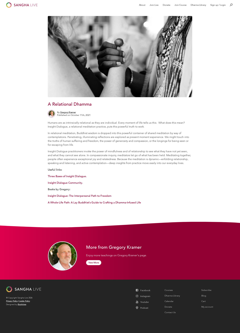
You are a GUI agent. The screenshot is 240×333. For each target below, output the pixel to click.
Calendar (169, 301)
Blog (203, 295)
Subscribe (206, 290)
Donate (166, 5)
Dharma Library (198, 5)
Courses (169, 290)
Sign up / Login (218, 5)
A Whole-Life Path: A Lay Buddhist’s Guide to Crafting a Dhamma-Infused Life (94, 202)
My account (207, 306)
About (142, 5)
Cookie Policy (24, 301)
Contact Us (170, 312)
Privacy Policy (12, 301)
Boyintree (22, 304)
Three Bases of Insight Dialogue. (67, 176)
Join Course (180, 5)
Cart (203, 301)
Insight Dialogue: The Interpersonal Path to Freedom (79, 196)
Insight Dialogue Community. (65, 183)
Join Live (154, 5)
